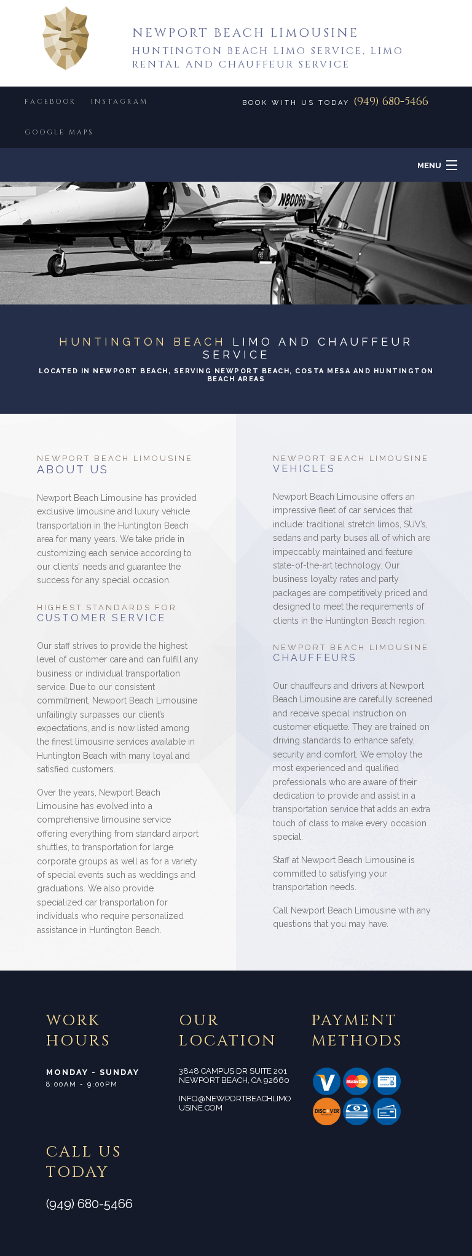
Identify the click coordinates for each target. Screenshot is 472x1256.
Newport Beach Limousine (245, 33)
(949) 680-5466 (390, 101)
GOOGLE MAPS (59, 132)
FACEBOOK (50, 101)
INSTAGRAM (119, 101)
